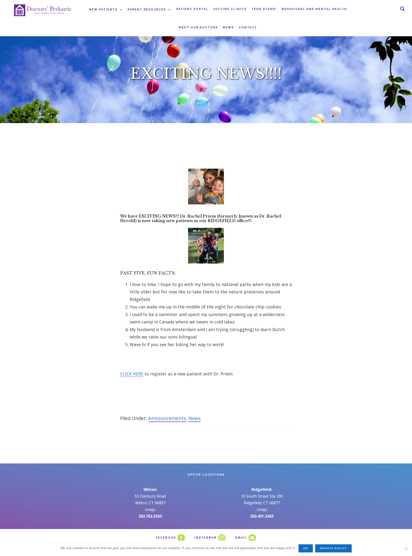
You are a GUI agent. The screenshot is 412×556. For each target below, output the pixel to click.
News (194, 418)
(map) (150, 509)
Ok (305, 548)
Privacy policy (333, 548)
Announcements (167, 418)
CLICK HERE (131, 374)
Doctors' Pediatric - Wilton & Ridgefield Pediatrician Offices (43, 10)
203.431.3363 (261, 516)
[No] (406, 548)
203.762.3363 (150, 516)
